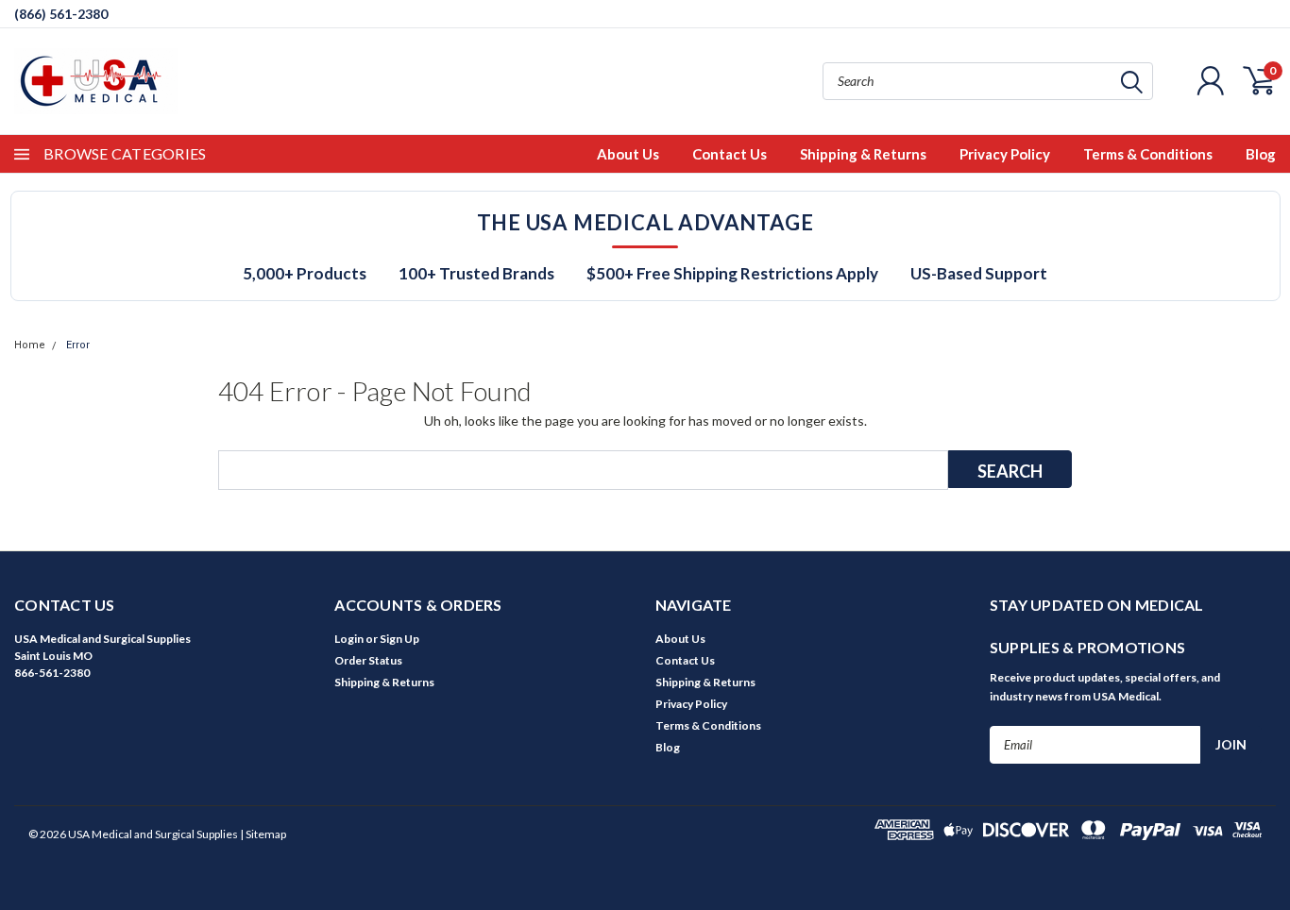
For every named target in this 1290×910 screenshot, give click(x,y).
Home (29, 345)
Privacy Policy (1004, 153)
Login (349, 639)
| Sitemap (263, 834)
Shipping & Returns (863, 153)
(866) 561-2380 (61, 14)
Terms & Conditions (1148, 153)
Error (78, 345)
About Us (628, 153)
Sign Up (399, 639)
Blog (1261, 153)
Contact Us (729, 153)
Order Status (368, 660)
